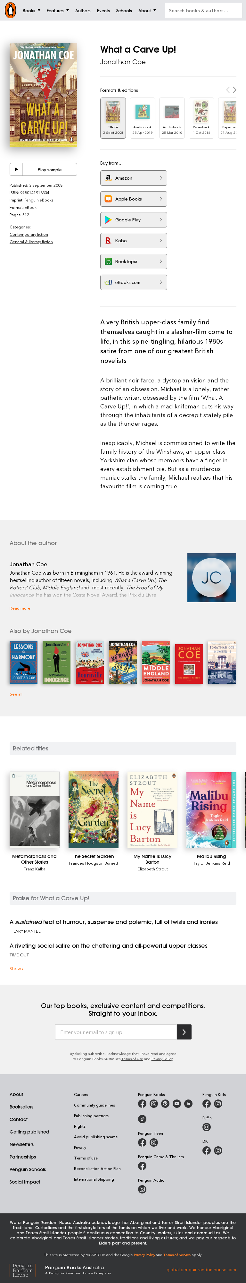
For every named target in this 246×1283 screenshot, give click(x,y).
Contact (19, 1119)
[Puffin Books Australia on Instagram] (206, 1127)
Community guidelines (94, 1105)
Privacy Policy (162, 1058)
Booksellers (21, 1107)
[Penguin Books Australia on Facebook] (142, 1103)
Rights (80, 1126)
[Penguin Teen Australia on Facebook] (142, 1142)
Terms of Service (177, 1254)
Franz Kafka (34, 869)
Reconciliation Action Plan (97, 1168)
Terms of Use (132, 1058)
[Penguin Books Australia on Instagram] (154, 1103)
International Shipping (94, 1179)
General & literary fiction (31, 241)
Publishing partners (91, 1115)
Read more (20, 608)
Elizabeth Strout (152, 869)
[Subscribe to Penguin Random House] (184, 1031)
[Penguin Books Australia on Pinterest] (165, 1103)
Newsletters (22, 1144)
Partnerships (23, 1157)
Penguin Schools (28, 1169)
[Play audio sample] (16, 169)
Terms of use (86, 1158)
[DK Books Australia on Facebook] (206, 1150)
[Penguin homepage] (10, 10)
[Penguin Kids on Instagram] (218, 1103)
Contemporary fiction (29, 234)
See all (16, 694)
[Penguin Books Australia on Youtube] (177, 1103)
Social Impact (25, 1182)
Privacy (80, 1147)
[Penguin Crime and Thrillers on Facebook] (142, 1166)
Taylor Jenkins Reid (211, 863)
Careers (81, 1094)
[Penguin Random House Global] (27, 1269)
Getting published (29, 1132)
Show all (18, 968)
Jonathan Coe (123, 62)
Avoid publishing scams (96, 1137)
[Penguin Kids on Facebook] (206, 1103)
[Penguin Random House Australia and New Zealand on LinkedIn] (188, 1103)
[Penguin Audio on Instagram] (142, 1189)
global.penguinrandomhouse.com (201, 1269)
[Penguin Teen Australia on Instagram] (154, 1142)
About (16, 1094)
